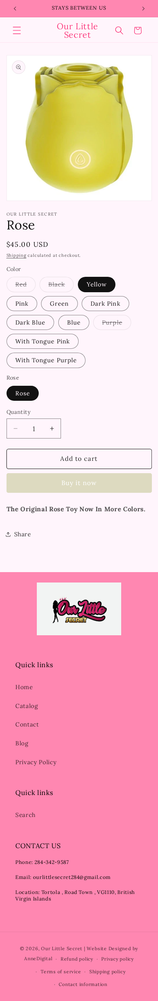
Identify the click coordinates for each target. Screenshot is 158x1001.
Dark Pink (105, 303)
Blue (74, 322)
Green (59, 303)
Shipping (16, 255)
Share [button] (22, 534)
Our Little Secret (61, 948)
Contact (27, 724)
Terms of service (61, 971)
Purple (116, 324)
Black (61, 286)
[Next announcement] (143, 8)
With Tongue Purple (46, 360)
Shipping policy (107, 971)
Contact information (83, 984)
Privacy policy (117, 959)
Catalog (26, 706)
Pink (21, 303)
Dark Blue (30, 322)
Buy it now (79, 483)
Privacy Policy (35, 762)
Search (25, 815)
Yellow (97, 284)
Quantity (19, 411)
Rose (22, 393)
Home (24, 687)
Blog (22, 743)
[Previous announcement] (15, 8)
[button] (17, 30)
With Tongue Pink (42, 341)
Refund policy (77, 959)
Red (25, 286)
